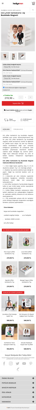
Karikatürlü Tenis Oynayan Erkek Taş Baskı (9, 344)
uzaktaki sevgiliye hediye (11, 215)
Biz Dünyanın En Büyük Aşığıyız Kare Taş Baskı (26, 315)
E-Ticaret (12, 407)
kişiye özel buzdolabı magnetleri (14, 211)
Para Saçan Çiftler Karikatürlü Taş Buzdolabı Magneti (9, 253)
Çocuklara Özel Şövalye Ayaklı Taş (9, 315)
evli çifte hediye (8, 223)
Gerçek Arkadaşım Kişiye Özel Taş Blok (26, 343)
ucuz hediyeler (26, 215)
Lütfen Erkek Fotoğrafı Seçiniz (12, 64)
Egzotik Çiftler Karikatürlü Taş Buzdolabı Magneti (9, 281)
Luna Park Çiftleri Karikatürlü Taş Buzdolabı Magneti (26, 253)
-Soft (8, 407)
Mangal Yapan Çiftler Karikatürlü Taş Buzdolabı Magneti (26, 281)
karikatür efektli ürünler (12, 219)
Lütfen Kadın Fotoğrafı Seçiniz (12, 76)
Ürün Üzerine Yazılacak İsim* (11, 70)
